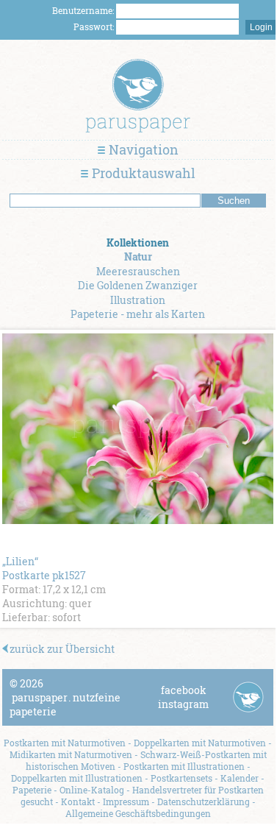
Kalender (239, 778)
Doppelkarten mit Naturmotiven (200, 743)
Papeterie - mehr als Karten (138, 314)
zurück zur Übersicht (62, 649)
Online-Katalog (92, 790)
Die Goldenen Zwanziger (138, 285)
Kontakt (78, 801)
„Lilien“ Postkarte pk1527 (44, 568)
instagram (183, 704)
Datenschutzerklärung (203, 801)
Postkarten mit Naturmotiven (65, 743)
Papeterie (31, 790)
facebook (183, 690)
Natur (138, 256)
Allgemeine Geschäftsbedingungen (138, 813)
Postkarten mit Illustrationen (184, 766)
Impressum (126, 801)
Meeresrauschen (138, 271)
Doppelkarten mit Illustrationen (77, 778)
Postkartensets (181, 778)
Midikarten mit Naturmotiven (71, 754)
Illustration (137, 300)
